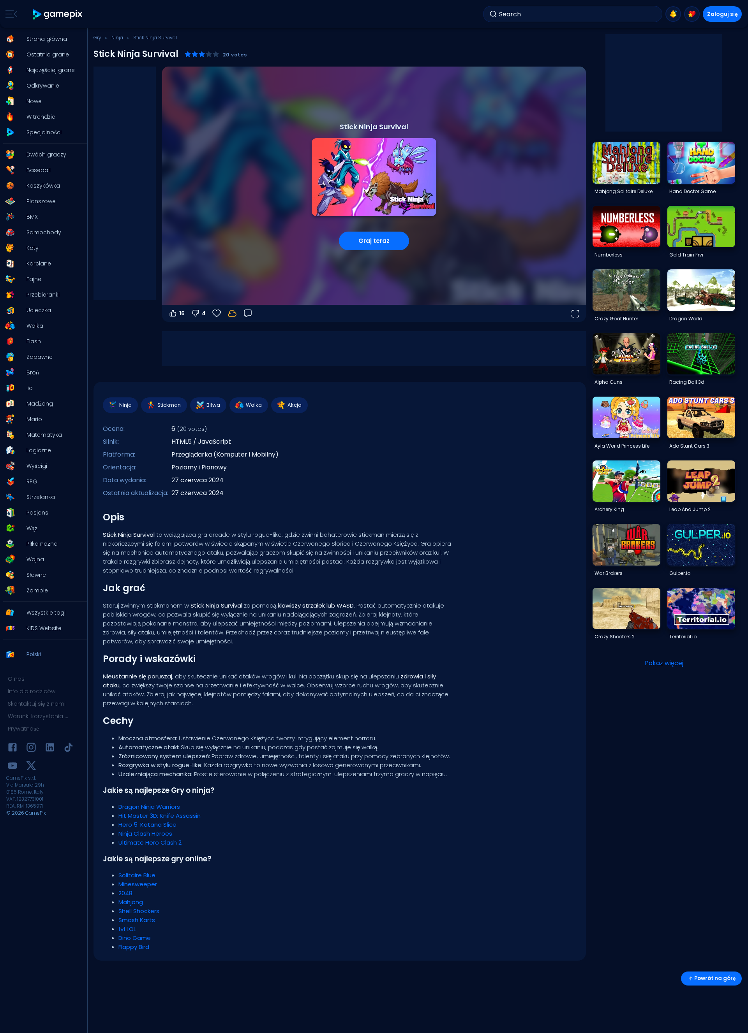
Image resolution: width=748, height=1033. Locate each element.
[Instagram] (31, 748)
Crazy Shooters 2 (615, 636)
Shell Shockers (138, 911)
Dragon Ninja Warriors (149, 807)
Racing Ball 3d (686, 382)
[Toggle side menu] (9, 14)
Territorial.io (683, 636)
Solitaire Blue (136, 875)
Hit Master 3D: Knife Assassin (159, 816)
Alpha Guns (609, 382)
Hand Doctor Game (692, 191)
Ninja (117, 37)
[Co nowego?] (673, 14)
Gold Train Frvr (686, 254)
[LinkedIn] (50, 748)
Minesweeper (137, 884)
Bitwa (213, 405)
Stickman (169, 405)
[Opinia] (247, 313)
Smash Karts (136, 920)
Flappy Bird (133, 947)
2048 (125, 893)
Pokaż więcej (664, 663)
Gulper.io (679, 573)
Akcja (295, 405)
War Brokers (609, 573)
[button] (41, 39)
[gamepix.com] (58, 14)
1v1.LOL (127, 929)
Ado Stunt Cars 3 (689, 446)
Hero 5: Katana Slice (147, 824)
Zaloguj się (722, 14)
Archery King (609, 509)
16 (182, 313)
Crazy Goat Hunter (616, 318)
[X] (31, 767)
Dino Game (134, 938)
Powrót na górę (715, 978)
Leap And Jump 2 (690, 509)
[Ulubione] (692, 14)
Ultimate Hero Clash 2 (150, 842)
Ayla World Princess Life (622, 446)
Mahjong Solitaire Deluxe (624, 191)
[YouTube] (12, 767)
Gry (97, 37)
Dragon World (685, 318)
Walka (254, 405)
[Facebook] (12, 748)
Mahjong (130, 902)
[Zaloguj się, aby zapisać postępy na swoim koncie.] (232, 313)
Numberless (609, 254)
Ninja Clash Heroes (145, 833)
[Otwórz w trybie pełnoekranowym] (575, 313)
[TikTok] (68, 748)
